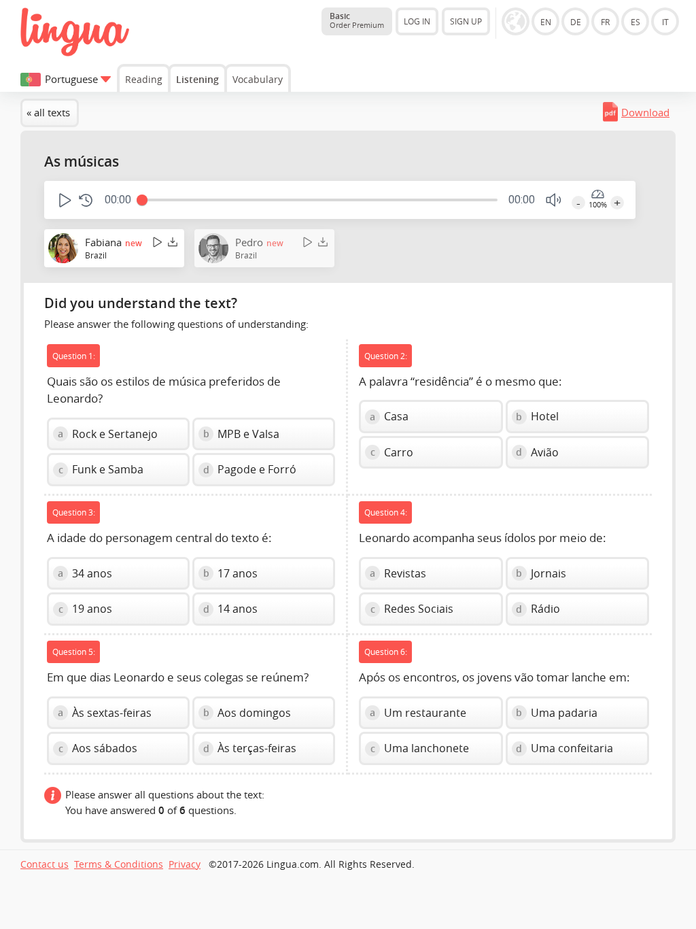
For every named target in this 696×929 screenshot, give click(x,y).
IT (665, 21)
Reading (143, 79)
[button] (63, 200)
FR (605, 21)
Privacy (185, 864)
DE (575, 21)
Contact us (44, 864)
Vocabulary (257, 79)
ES (635, 21)
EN (545, 21)
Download (645, 112)
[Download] (172, 241)
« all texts (48, 112)
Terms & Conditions (118, 864)
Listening (197, 79)
